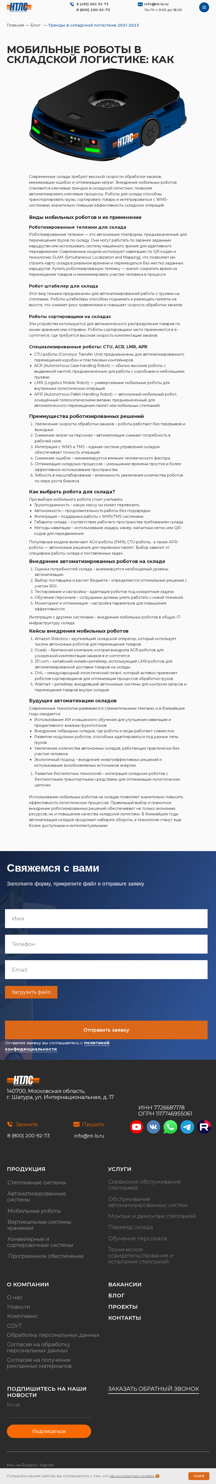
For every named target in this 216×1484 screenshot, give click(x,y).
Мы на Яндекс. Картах (30, 1464)
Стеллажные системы (36, 1182)
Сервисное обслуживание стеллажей (144, 1185)
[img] (19, 7)
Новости (18, 1306)
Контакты (124, 1317)
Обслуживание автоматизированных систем (148, 1202)
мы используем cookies (132, 1475)
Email (13, 1405)
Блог (36, 25)
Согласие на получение (39, 1360)
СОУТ (14, 1325)
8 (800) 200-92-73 (93, 10)
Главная (16, 25)
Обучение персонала (137, 1238)
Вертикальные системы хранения (39, 1225)
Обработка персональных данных (53, 1335)
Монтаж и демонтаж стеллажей (152, 1216)
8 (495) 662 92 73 (92, 4)
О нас (14, 1297)
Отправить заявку (106, 1030)
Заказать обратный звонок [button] (153, 1388)
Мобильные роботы (34, 1210)
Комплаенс (22, 1316)
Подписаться (49, 1431)
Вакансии (125, 1284)
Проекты (123, 1306)
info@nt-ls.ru (156, 4)
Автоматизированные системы (36, 1196)
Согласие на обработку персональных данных (38, 1347)
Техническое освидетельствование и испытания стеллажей (140, 1255)
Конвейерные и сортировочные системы (40, 1242)
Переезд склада (130, 1227)
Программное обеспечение (46, 1256)
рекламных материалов (39, 1366)
